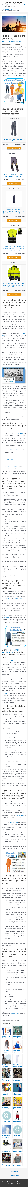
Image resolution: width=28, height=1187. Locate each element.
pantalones (6, 617)
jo (20, 890)
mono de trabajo (6, 598)
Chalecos (7, 456)
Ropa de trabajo (6, 41)
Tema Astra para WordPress (15, 1183)
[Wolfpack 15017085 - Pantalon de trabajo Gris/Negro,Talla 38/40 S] (14, 164)
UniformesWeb (13, 2)
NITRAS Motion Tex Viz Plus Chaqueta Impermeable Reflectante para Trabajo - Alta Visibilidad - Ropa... (14, 285)
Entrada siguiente (14, 1175)
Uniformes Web (14, 1013)
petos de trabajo (14, 449)
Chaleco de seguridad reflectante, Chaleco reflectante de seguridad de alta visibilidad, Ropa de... (14, 248)
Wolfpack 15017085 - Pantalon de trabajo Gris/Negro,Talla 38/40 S (14, 175)
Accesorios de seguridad (11, 466)
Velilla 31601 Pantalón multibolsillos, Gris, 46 (14, 140)
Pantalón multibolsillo (10, 459)
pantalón (6, 693)
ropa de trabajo (19, 433)
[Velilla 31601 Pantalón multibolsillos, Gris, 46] (14, 128)
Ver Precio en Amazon (14, 148)
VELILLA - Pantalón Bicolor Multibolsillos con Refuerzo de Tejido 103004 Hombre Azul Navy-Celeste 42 (14, 211)
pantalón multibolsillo (19, 598)
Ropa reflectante (9, 462)
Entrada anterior (14, 1171)
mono (11, 787)
